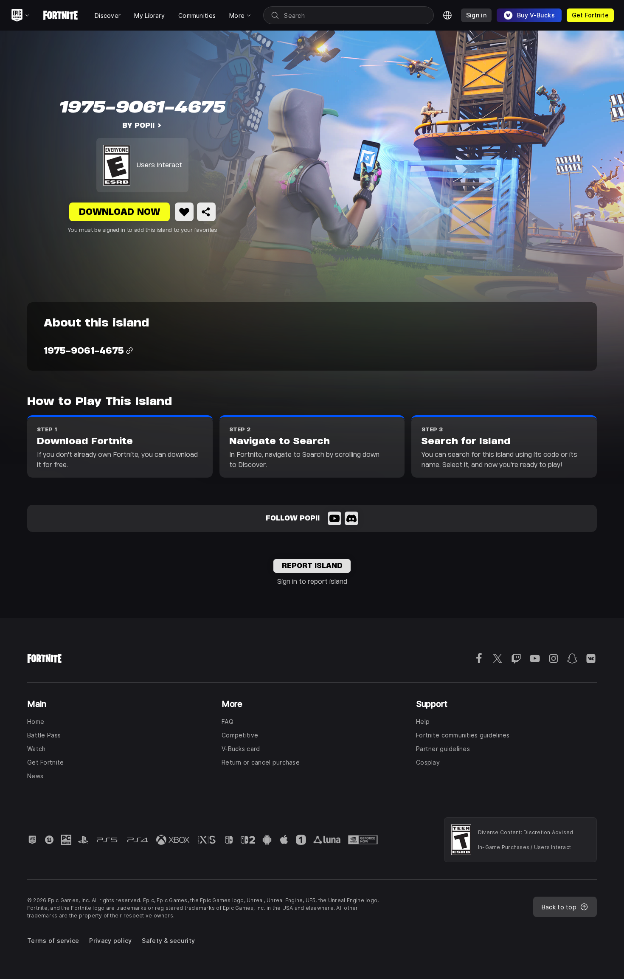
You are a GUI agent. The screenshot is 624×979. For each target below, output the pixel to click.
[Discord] (351, 518)
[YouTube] (334, 518)
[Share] (206, 212)
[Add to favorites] (184, 212)
